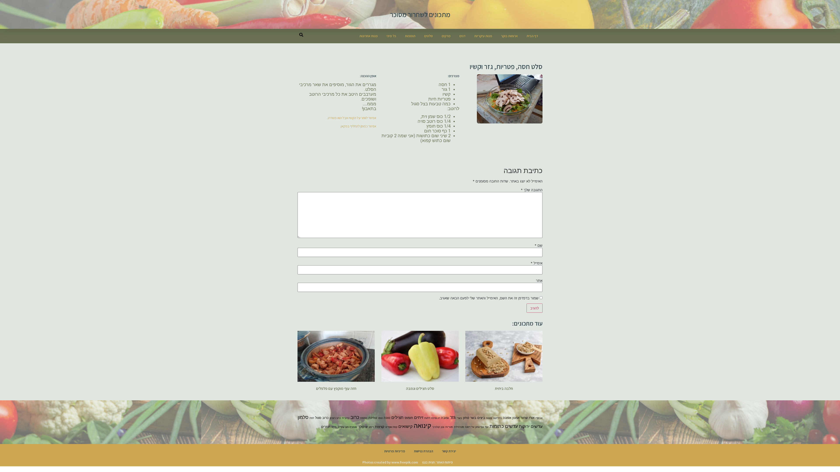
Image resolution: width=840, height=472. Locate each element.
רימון (371, 427)
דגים (462, 36)
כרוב (354, 417)
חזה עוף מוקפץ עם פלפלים (336, 388)
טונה (387, 418)
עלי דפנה (469, 427)
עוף (486, 427)
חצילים (397, 417)
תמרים (325, 427)
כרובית (345, 418)
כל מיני (391, 36)
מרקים (446, 36)
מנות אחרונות (368, 36)
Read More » (504, 395)
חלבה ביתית (504, 388)
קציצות (379, 427)
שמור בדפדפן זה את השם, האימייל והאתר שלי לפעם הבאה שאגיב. (489, 298)
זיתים (418, 417)
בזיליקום (497, 418)
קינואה (422, 425)
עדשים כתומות (504, 426)
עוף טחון (479, 427)
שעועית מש (351, 427)
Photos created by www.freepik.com (390, 462)
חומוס (409, 418)
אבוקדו (539, 418)
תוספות (410, 36)
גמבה (445, 418)
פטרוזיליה (459, 427)
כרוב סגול (322, 418)
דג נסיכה (435, 418)
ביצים (481, 418)
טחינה (372, 418)
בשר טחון (469, 418)
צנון (442, 427)
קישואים (405, 426)
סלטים (428, 36)
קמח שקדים (391, 427)
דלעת (427, 418)
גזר (453, 417)
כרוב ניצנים (335, 418)
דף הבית (532, 36)
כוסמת (363, 418)
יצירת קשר (449, 451)
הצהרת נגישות (423, 451)
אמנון (516, 418)
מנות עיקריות (483, 36)
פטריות (449, 427)
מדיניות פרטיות (394, 451)
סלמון (303, 417)
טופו (380, 418)
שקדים (341, 427)
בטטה (489, 418)
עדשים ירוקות (530, 426)
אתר (539, 280)
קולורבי (436, 427)
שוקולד (363, 427)
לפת (312, 418)
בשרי (459, 418)
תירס (334, 427)
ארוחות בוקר (509, 36)
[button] (301, 34)
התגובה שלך (531, 190)
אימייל (536, 263)
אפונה (507, 418)
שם (538, 245)
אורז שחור (527, 418)
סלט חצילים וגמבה (420, 388)
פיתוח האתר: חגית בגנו (437, 462)
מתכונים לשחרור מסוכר (420, 14)
